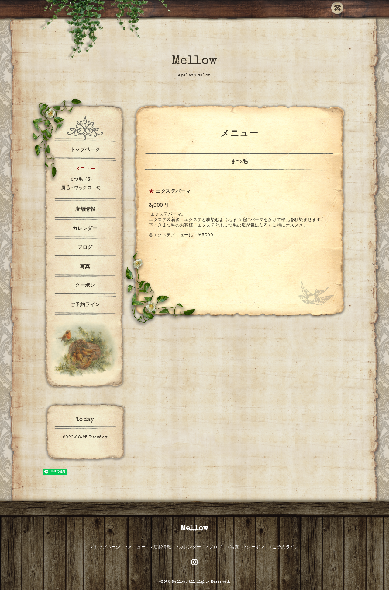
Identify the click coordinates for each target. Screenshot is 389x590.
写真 (85, 267)
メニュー (85, 169)
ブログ (85, 247)
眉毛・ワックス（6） (82, 188)
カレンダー (85, 229)
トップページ (85, 150)
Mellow (195, 61)
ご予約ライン (85, 305)
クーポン (85, 285)
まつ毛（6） (82, 179)
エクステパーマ (173, 191)
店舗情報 (85, 209)
